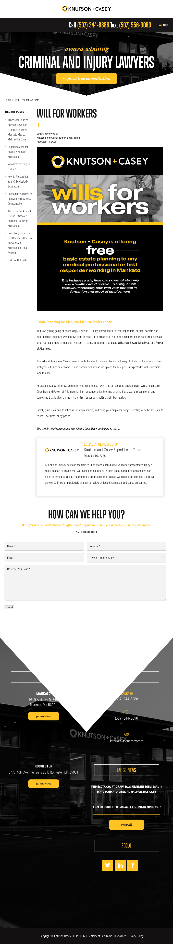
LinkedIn (120, 865)
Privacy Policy (135, 936)
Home (8, 100)
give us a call (53, 410)
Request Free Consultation (86, 78)
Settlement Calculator (100, 936)
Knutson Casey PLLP (66, 936)
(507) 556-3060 (135, 25)
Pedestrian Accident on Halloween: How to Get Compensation (20, 198)
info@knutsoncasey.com (126, 741)
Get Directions (43, 716)
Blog (16, 100)
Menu (165, 24)
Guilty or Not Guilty (18, 260)
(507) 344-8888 (93, 25)
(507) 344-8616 (126, 718)
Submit (9, 607)
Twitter (107, 865)
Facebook (132, 865)
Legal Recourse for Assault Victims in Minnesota (18, 151)
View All (126, 825)
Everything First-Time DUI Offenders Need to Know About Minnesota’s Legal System (20, 242)
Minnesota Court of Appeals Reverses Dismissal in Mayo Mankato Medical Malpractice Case (18, 129)
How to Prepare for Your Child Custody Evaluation (18, 181)
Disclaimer (120, 936)
